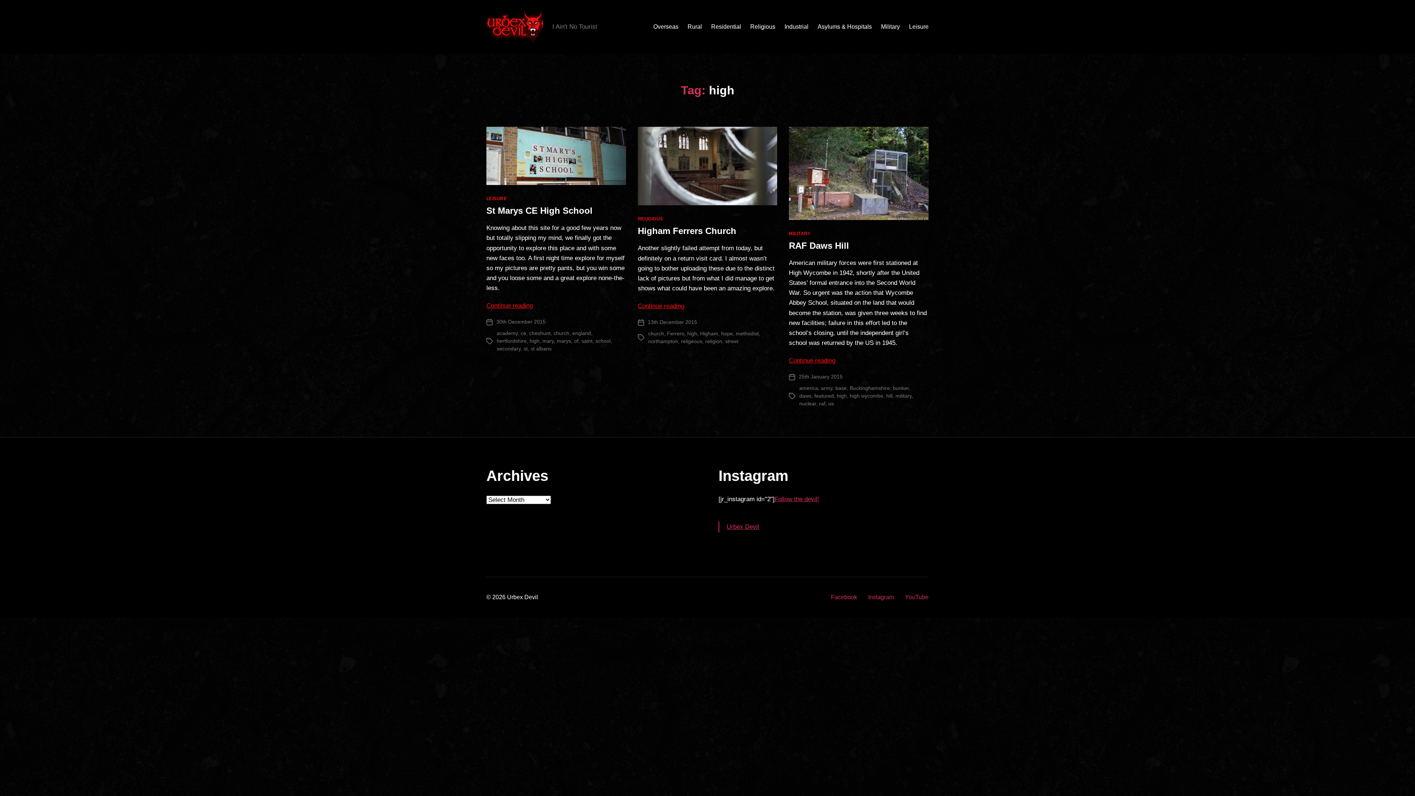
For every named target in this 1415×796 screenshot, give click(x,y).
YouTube (917, 597)
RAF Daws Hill (819, 246)
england (581, 333)
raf (822, 403)
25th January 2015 (821, 377)
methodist (747, 333)
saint (587, 341)
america (808, 388)
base (841, 388)
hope (727, 333)
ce (523, 333)
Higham (709, 333)
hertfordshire (512, 341)
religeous (691, 341)
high (534, 341)
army (826, 388)
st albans (541, 349)
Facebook (844, 597)
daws (805, 396)
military (903, 396)
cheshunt (540, 333)
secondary (509, 349)
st (526, 349)
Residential (726, 27)
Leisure (919, 27)
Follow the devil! (797, 499)
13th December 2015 (672, 322)
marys (564, 341)
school (603, 341)
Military (890, 27)
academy (507, 333)
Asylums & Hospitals (845, 27)
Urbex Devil (743, 526)
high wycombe (866, 396)
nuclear (807, 403)
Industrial (796, 27)
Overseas (665, 27)
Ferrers (675, 333)
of (576, 341)
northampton (663, 341)
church (561, 333)
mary (548, 341)
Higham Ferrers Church (687, 231)
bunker (901, 388)
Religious (762, 27)
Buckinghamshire (870, 388)
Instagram (881, 597)
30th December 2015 (521, 322)
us (831, 403)
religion (713, 341)
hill (889, 396)
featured (824, 396)
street (731, 341)
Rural (695, 27)
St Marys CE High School (539, 211)
